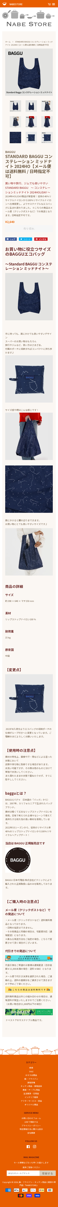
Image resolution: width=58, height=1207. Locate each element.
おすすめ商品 (31, 1075)
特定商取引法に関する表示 (31, 1129)
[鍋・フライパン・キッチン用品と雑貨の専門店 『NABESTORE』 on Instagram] (34, 1147)
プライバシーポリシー (31, 1125)
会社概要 (31, 1132)
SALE (31, 1071)
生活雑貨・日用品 (31, 1093)
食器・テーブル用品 (31, 1089)
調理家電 (31, 1082)
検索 (31, 1067)
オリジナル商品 (31, 1104)
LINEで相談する (31, 1121)
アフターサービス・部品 (31, 1100)
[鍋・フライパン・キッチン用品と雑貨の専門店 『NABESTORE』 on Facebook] (28, 1147)
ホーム (8, 41)
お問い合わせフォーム (31, 1118)
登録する (47, 1173)
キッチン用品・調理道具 (31, 1086)
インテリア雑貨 (31, 1097)
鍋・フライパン (31, 1078)
